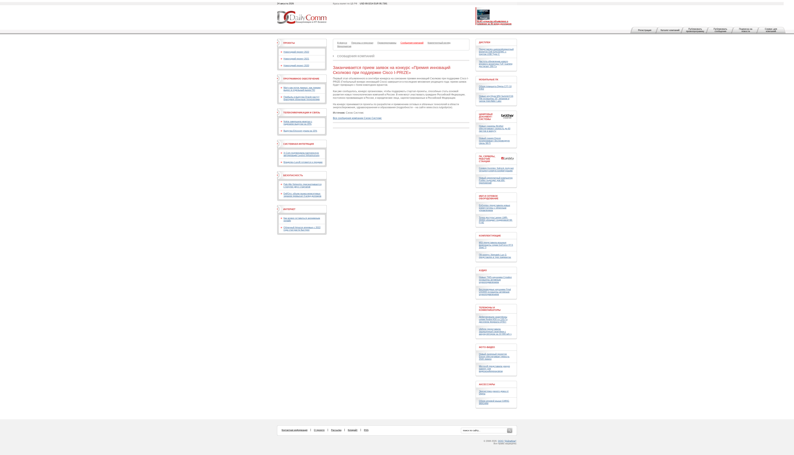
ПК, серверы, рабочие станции (487, 159)
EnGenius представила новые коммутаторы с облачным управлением (494, 207)
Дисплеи (484, 42)
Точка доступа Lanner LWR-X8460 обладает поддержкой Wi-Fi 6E (496, 220)
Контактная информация (294, 430)
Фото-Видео (487, 347)
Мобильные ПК (488, 79)
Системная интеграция (298, 144)
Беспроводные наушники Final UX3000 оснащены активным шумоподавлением (495, 292)
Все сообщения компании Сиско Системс (357, 118)
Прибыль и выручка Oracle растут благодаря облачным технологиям (301, 98)
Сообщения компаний (355, 56)
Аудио (483, 270)
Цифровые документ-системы (486, 116)
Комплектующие (490, 235)
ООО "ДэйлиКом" (507, 441)
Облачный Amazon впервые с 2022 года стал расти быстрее (301, 228)
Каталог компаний (670, 30)
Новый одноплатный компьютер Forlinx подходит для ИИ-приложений (496, 180)
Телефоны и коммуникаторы (490, 308)
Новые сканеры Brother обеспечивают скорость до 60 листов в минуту (494, 128)
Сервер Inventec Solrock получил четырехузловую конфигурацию (496, 169)
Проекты (289, 43)
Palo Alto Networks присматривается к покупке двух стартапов (302, 185)
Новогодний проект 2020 (296, 65)
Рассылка (336, 430)
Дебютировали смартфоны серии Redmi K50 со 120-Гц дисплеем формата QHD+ (493, 319)
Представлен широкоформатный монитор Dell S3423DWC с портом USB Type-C (496, 51)
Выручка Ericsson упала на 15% (300, 130)
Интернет (289, 209)
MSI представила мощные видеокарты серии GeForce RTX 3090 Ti (496, 245)
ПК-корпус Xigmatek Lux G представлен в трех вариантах (495, 255)
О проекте (319, 430)
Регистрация (644, 30)
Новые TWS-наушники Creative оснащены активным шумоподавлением (495, 279)
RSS (366, 430)
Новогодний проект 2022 (296, 52)
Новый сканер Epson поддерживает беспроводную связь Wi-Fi (494, 140)
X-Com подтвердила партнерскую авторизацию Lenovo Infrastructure (301, 154)
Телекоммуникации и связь (301, 112)
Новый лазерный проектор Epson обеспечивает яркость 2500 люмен (494, 356)
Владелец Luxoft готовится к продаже (303, 162)
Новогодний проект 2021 (296, 58)
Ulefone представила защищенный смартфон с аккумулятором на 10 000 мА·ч (495, 331)
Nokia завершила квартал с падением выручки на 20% (297, 122)
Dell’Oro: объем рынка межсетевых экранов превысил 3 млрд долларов (302, 194)
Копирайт (353, 430)
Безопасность (293, 175)
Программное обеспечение (301, 78)
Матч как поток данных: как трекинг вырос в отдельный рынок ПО (302, 88)
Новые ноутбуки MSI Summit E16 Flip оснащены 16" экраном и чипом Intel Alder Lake (496, 98)
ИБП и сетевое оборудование (488, 197)
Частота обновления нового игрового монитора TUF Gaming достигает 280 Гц (495, 64)
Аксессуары (487, 384)
